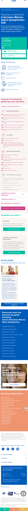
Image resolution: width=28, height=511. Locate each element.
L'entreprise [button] (4, 458)
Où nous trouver (5, 487)
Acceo (16, 481)
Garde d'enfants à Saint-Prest (9, 356)
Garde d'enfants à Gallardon (8, 342)
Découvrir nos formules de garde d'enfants (14, 304)
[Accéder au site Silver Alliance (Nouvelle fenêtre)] (24, 493)
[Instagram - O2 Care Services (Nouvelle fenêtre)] (8, 449)
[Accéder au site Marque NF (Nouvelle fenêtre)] (4, 493)
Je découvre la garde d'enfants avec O (13, 208)
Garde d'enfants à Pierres (8, 350)
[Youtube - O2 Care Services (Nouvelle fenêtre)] (17, 449)
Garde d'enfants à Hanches (8, 353)
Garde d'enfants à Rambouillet (9, 329)
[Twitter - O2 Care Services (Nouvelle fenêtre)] (12, 449)
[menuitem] (4, 509)
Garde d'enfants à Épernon (8, 337)
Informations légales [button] (6, 462)
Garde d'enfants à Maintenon (9, 340)
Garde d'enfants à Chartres (8, 326)
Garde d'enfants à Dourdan (8, 332)
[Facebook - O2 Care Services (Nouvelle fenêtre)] (3, 449)
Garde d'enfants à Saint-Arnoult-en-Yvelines (12, 334)
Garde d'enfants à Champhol (8, 345)
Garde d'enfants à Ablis (7, 348)
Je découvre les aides (14, 252)
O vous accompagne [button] (6, 454)
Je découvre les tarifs (14, 229)
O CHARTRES (6, 41)
